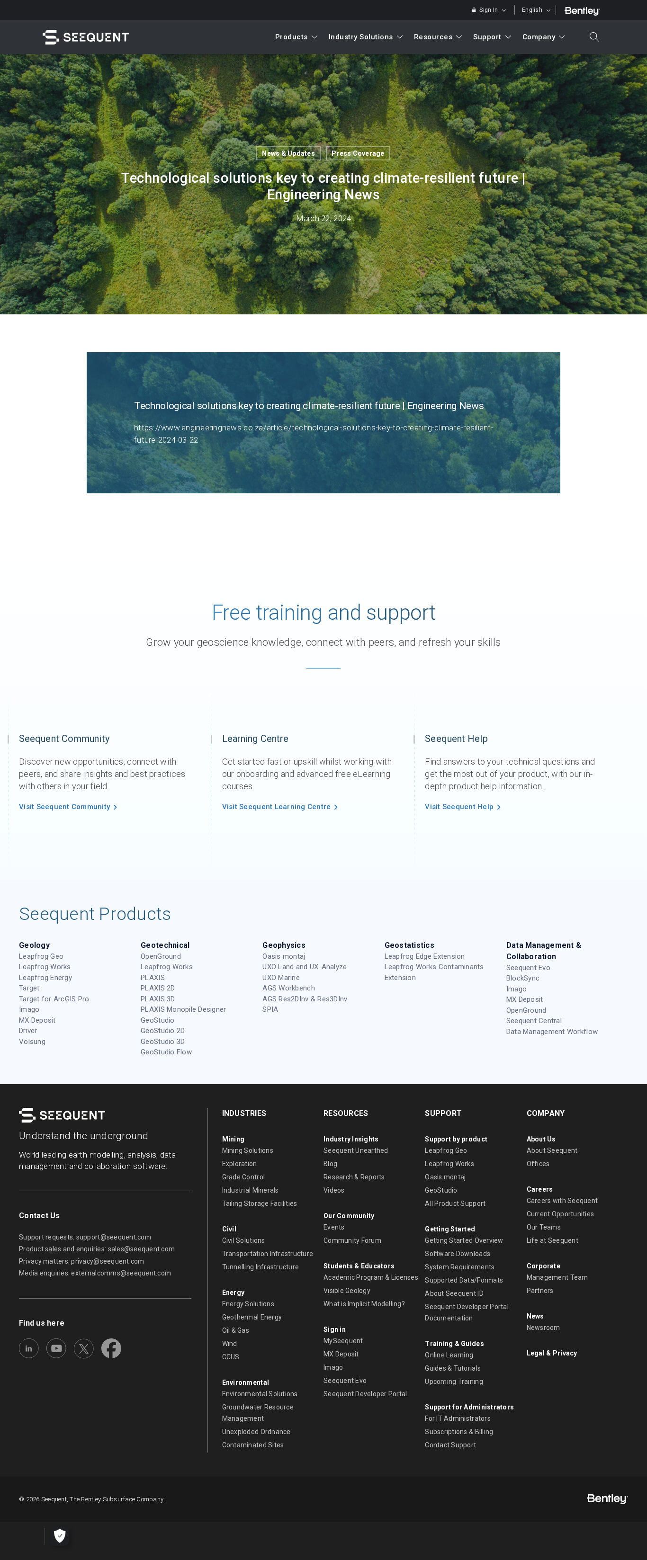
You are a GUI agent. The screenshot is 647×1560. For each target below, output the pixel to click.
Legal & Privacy (552, 1353)
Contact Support (450, 1445)
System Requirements (459, 1267)
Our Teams (544, 1227)
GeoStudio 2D (163, 1030)
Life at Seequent (552, 1240)
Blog (330, 1164)
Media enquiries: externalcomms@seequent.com (95, 1273)
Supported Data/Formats (464, 1280)
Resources (433, 37)
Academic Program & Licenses (371, 1277)
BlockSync (522, 978)
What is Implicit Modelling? (364, 1304)
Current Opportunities (560, 1214)
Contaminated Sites (253, 1445)
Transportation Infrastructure (268, 1253)
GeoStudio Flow (166, 1052)
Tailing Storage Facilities (259, 1203)
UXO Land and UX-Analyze (304, 967)
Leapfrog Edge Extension (425, 956)
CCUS (231, 1357)
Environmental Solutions (260, 1394)
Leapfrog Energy (45, 977)
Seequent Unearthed (356, 1150)
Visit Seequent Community (64, 806)
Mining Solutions (247, 1150)
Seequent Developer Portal (365, 1394)
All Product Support (455, 1203)
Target (29, 988)
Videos (334, 1190)
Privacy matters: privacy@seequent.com (81, 1261)
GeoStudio (157, 1020)
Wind (229, 1343)
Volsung (32, 1041)
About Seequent (552, 1150)
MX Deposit (37, 1020)
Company (539, 37)
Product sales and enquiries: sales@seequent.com (97, 1249)
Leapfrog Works (45, 967)
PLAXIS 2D (158, 988)
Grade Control (243, 1177)
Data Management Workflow (552, 1031)
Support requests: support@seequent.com (85, 1237)
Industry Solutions (361, 37)
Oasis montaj (283, 956)
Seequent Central (534, 1020)
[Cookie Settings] (59, 1536)
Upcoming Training (454, 1381)
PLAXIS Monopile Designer (183, 1009)
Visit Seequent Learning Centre (276, 806)
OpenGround (161, 956)
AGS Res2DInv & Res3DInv (304, 999)
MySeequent (343, 1341)
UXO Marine (281, 977)
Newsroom (543, 1327)
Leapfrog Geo (41, 956)
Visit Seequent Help (459, 806)
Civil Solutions (243, 1240)
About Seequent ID (454, 1293)
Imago (29, 1009)
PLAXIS (153, 977)
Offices (538, 1164)
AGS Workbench (288, 988)
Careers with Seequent (562, 1200)
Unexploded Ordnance (256, 1431)
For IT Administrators (457, 1418)
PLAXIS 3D (158, 999)
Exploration (239, 1164)
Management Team (557, 1277)
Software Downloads (457, 1253)
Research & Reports (354, 1177)
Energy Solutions (248, 1304)
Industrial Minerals (250, 1190)
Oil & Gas (235, 1330)
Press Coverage (358, 153)
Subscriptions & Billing (459, 1431)
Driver (28, 1030)
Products (291, 37)
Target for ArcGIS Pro (54, 999)
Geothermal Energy (252, 1317)
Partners (540, 1290)
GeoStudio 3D (163, 1041)
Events (334, 1227)
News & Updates (288, 153)
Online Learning (449, 1355)
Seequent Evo (528, 967)
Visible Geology (347, 1290)
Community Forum (352, 1240)
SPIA (270, 1009)
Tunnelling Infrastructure (260, 1267)
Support (487, 37)
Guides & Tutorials (453, 1368)
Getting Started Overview (464, 1240)
